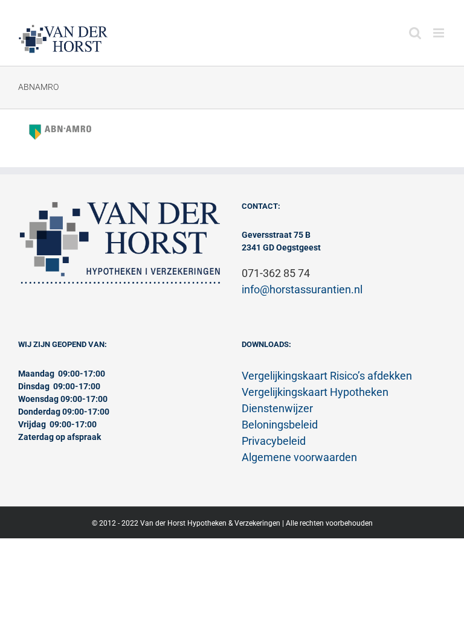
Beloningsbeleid (280, 424)
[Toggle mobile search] (415, 33)
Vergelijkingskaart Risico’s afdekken (327, 375)
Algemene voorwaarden (299, 457)
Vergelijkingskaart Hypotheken (315, 392)
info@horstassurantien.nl (302, 289)
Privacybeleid (274, 441)
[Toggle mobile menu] (439, 33)
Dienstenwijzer (277, 408)
